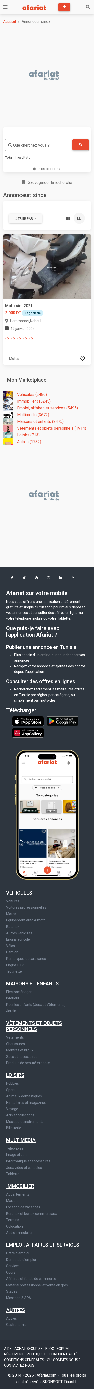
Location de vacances (23, 1207)
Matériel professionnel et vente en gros (37, 1285)
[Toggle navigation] (5, 7)
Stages (11, 1291)
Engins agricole (18, 939)
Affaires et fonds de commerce (31, 1279)
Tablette (12, 1174)
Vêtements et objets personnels (34, 1026)
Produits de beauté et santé (28, 1063)
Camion (12, 952)
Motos (11, 914)
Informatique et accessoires (28, 1161)
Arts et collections (20, 1115)
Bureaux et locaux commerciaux (31, 1214)
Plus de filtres (49, 169)
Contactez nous (19, 1365)
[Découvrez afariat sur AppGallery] (28, 732)
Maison (12, 1201)
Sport (10, 1090)
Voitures (12, 901)
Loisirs (15, 1075)
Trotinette (14, 971)
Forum (63, 1349)
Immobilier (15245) (34, 401)
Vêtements (15, 1037)
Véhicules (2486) (32, 394)
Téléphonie (15, 1148)
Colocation (14, 1226)
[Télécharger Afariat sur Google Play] (62, 721)
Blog (50, 1349)
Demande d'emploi (21, 1260)
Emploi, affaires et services (42, 1245)
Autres (15, 1310)
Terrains (12, 1220)
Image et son (16, 1155)
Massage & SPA (18, 1298)
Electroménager (19, 992)
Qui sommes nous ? (64, 1360)
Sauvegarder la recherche (49, 182)
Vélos (10, 946)
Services (13, 1266)
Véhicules (19, 893)
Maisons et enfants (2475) (40, 421)
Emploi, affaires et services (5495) (47, 408)
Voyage (12, 1109)
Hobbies (12, 1083)
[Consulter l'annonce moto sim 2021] (47, 266)
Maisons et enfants (32, 984)
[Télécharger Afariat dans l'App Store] (28, 721)
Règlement (14, 1354)
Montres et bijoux (19, 1050)
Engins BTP (15, 965)
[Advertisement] (47, 75)
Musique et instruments (25, 1122)
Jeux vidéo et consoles (24, 1168)
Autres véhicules (19, 933)
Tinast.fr (71, 1381)
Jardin (11, 1011)
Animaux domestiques (24, 1096)
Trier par (25, 218)
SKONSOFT (53, 1381)
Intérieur (12, 998)
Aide (8, 1349)
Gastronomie (16, 1325)
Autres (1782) (29, 441)
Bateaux (12, 927)
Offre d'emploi (17, 1253)
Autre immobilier (19, 1233)
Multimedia (21, 1140)
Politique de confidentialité (52, 1354)
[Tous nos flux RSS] (73, 578)
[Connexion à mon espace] (82, 358)
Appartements (17, 1194)
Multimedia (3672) (33, 414)
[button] (11, 578)
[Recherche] (88, 7)
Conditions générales (24, 1360)
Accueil (9, 21)
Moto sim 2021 (19, 305)
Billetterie (13, 1128)
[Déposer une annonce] (64, 7)
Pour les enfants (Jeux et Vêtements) (36, 1005)
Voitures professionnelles (26, 907)
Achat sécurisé (28, 1349)
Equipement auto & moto (26, 920)
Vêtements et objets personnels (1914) (51, 428)
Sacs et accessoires (21, 1057)
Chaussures (15, 1044)
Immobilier (20, 1186)
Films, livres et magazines (26, 1103)
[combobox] (38, 145)
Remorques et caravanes (26, 959)
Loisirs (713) (28, 435)
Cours (10, 1272)
